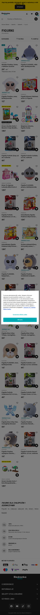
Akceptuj (20, 319)
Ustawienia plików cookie (20, 314)
